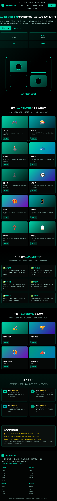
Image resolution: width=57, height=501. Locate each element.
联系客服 (3, 493)
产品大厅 (25, 2)
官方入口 (51, 5)
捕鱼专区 (43, 2)
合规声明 (31, 486)
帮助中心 (29, 8)
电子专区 (37, 2)
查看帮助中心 (17, 28)
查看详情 (6, 342)
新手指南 (31, 477)
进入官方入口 (5, 28)
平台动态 (31, 475)
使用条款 (31, 491)
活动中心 (35, 5)
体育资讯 (29, 5)
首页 (20, 2)
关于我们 (35, 8)
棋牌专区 (23, 5)
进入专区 (6, 138)
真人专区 (31, 2)
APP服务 (41, 5)
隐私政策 (31, 489)
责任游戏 (31, 493)
